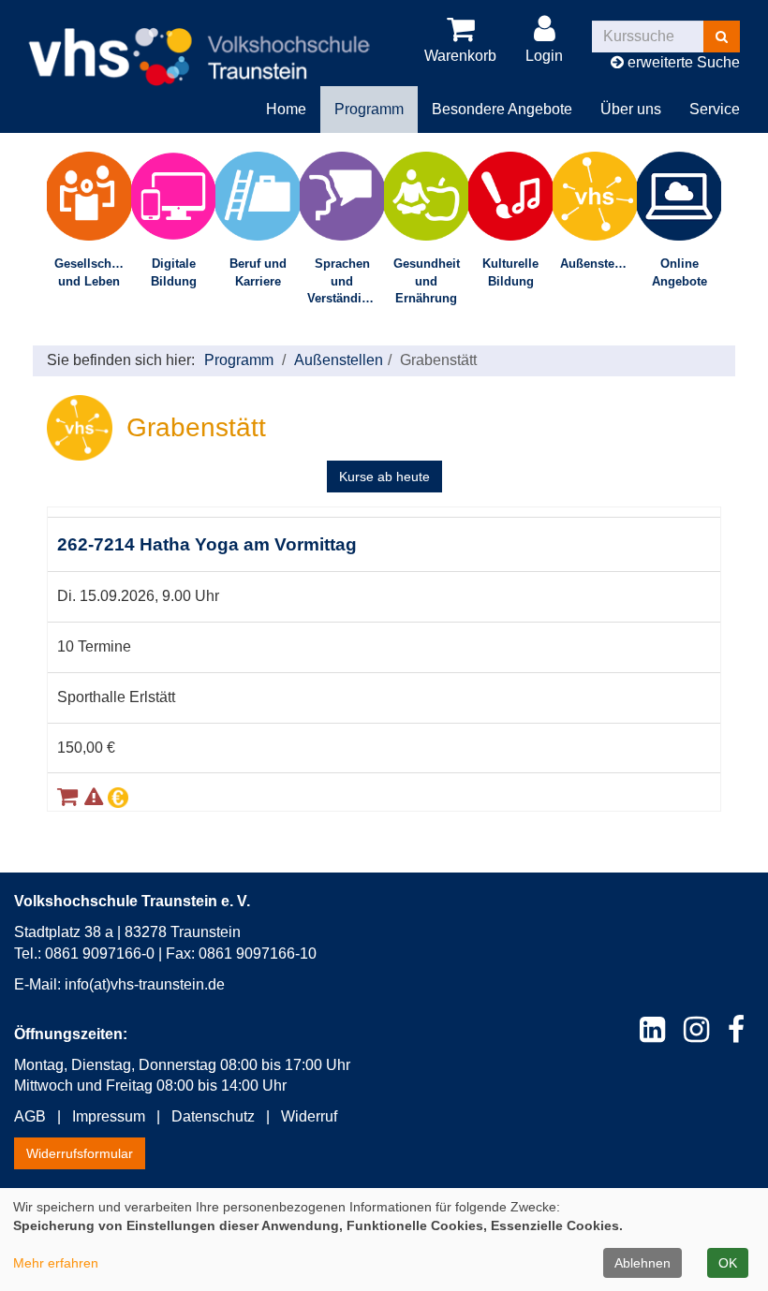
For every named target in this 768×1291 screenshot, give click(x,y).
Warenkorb (460, 56)
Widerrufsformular (79, 1153)
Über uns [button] (630, 109)
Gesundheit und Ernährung (426, 281)
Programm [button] (369, 109)
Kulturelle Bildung (510, 272)
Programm (238, 360)
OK (727, 1262)
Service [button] (714, 109)
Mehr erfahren (55, 1262)
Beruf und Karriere (258, 272)
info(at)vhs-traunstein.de (145, 984)
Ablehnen (642, 1262)
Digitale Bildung (174, 272)
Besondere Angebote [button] (502, 109)
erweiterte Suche (682, 62)
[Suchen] (721, 36)
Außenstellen (598, 264)
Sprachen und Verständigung (345, 281)
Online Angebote (679, 272)
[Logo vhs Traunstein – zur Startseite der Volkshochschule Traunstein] (199, 42)
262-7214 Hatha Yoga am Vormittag (207, 544)
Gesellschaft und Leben (90, 272)
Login (544, 56)
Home (286, 109)
